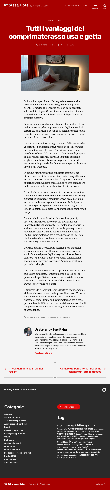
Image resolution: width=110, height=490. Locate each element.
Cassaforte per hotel (14, 430)
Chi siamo (75, 5)
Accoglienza (61, 426)
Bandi (7, 427)
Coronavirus (63, 436)
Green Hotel (9, 446)
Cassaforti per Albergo (85, 434)
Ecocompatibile (92, 436)
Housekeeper (53, 317)
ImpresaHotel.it (19, 484)
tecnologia (61, 458)
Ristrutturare (70, 452)
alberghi (71, 425)
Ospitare (73, 447)
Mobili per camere (63, 447)
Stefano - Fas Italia (48, 45)
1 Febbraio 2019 (67, 45)
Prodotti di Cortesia (65, 450)
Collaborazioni (28, 389)
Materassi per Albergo (78, 445)
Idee (80, 442)
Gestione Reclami (12, 443)
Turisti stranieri (71, 458)
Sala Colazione (11, 462)
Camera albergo (40, 317)
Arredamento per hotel (15, 421)
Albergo (30, 317)
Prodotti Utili (55, 20)
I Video (85, 5)
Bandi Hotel (61, 431)
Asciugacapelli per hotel (15, 424)
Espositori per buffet (81, 438)
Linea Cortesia (63, 445)
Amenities (93, 426)
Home (67, 5)
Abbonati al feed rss (68, 407)
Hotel (73, 441)
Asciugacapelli (99, 429)
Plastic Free (86, 447)
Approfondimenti (12, 417)
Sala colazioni (96, 452)
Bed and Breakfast (73, 431)
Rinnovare (60, 452)
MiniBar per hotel (12, 450)
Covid (7, 437)
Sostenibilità (73, 455)
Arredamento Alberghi (80, 428)
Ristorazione (10, 459)
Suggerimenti (65, 317)
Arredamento (62, 429)
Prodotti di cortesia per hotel (17, 453)
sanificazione (62, 455)
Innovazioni (87, 442)
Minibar (89, 444)
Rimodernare (95, 450)
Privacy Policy (11, 389)
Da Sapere (9, 440)
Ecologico (70, 438)
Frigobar (92, 438)
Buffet (97, 431)
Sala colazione (83, 452)
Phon (79, 447)
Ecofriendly (61, 438)
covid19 (73, 436)
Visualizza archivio (43, 353)
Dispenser (82, 436)
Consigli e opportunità (14, 433)
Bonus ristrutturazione (87, 431)
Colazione (99, 434)
